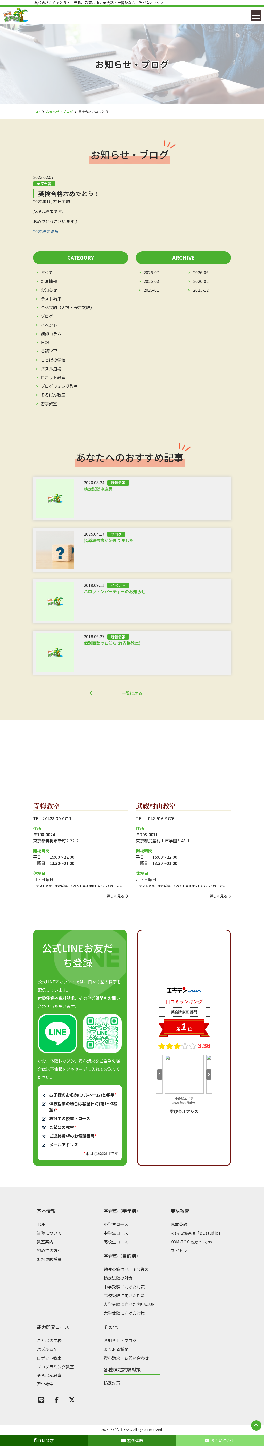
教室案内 (45, 1241)
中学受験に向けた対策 (124, 1286)
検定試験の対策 (118, 1278)
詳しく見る (115, 896)
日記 (45, 342)
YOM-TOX (192, 1241)
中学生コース (116, 1233)
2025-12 (201, 290)
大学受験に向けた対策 (124, 1313)
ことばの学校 (53, 360)
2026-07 (151, 272)
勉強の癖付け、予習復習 (126, 1269)
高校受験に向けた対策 (124, 1295)
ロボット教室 (53, 377)
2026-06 (201, 272)
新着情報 (49, 281)
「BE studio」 (196, 1233)
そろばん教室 (53, 395)
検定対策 (112, 1383)
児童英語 (179, 1224)
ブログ (47, 316)
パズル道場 (51, 368)
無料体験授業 (49, 1259)
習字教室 (49, 403)
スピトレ (179, 1250)
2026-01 (151, 290)
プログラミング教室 (59, 386)
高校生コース (116, 1241)
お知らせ (49, 290)
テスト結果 (51, 298)
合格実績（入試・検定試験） (67, 307)
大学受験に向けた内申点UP (129, 1304)
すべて (47, 272)
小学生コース (116, 1224)
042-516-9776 (161, 818)
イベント (49, 325)
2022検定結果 (46, 231)
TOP (37, 111)
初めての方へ (49, 1250)
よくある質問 (116, 1349)
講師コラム (51, 333)
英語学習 (49, 351)
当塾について (49, 1233)
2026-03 (151, 281)
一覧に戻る (132, 693)
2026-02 (201, 281)
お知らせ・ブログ (59, 111)
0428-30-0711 (58, 818)
